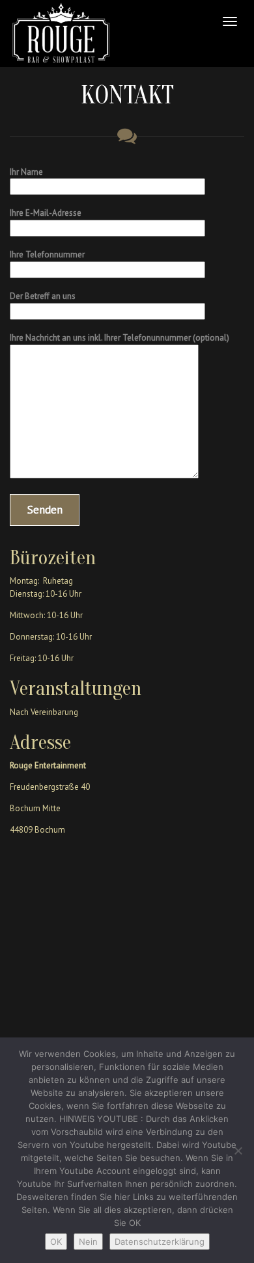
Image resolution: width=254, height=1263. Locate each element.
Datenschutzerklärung (160, 1241)
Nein (88, 1241)
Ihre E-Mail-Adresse (45, 212)
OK (56, 1241)
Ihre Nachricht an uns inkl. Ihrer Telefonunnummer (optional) (119, 337)
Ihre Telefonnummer (47, 254)
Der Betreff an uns (43, 296)
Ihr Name (26, 171)
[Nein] (237, 1150)
